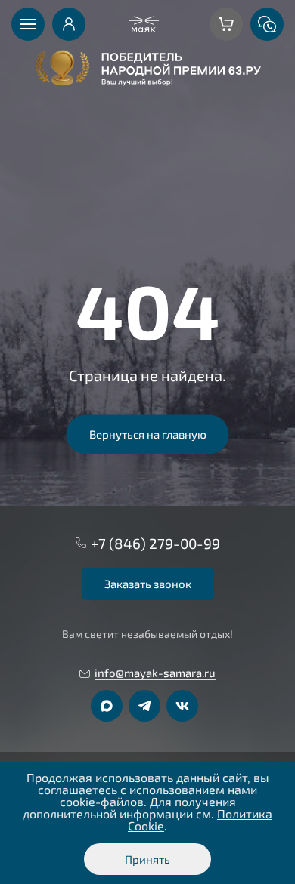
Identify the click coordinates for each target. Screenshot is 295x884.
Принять (147, 859)
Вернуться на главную (147, 434)
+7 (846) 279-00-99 (155, 543)
